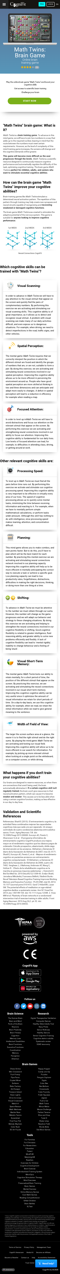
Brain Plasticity (15, 1030)
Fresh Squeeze (44, 1095)
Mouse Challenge (44, 1109)
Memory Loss (15, 1038)
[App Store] (30, 972)
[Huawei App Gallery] (30, 988)
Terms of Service (15, 1247)
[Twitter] (23, 1006)
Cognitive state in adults (43, 1038)
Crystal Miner (15, 1080)
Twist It (44, 1118)
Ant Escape (15, 1089)
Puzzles (44, 1075)
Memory (15, 1053)
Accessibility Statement (46, 1258)
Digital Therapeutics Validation (43, 1018)
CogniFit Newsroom (16, 1252)
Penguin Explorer (44, 1077)
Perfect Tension (44, 1112)
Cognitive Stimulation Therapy (29, 1178)
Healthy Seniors (43, 1033)
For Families (30, 1140)
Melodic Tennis (15, 1115)
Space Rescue (15, 1107)
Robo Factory (15, 1086)
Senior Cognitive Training (43, 1036)
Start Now (29, 101)
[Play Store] (30, 980)
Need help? (48, 1263)
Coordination (15, 1050)
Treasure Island (15, 1092)
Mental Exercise (29, 1189)
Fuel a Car (44, 1101)
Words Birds (44, 1127)
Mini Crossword (15, 1072)
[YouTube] (30, 1006)
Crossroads (44, 1089)
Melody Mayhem (15, 1124)
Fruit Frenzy (15, 1075)
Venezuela (9, 1269)
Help (33, 1258)
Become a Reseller (11, 1258)
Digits (44, 1080)
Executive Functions (15, 1047)
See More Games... (44, 1130)
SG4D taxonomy (43, 1044)
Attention (15, 1059)
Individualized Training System (29, 1172)
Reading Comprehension (30, 1198)
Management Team (44, 1247)
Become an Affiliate (43, 1252)
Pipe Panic (15, 1077)
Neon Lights (15, 1095)
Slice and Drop (44, 1115)
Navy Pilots (43, 1027)
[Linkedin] (43, 1006)
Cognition (15, 1036)
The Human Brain (15, 1018)
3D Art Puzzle (15, 1130)
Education (29, 1148)
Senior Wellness (43, 1030)
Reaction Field (44, 1124)
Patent (29, 1151)
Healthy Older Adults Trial (43, 1024)
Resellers (29, 1160)
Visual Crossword (15, 1101)
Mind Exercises (30, 1180)
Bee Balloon (44, 1086)
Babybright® (30, 1157)
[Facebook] (17, 1006)
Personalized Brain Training (29, 1183)
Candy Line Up (44, 1072)
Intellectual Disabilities (15, 1041)
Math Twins (44, 1104)
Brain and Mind (15, 1021)
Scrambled (15, 1118)
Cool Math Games (29, 1195)
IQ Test (29, 1207)
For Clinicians (29, 1143)
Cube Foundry (44, 1092)
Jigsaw (44, 1098)
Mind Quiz (30, 1175)
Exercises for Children (29, 1163)
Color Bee (44, 1083)
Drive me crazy (15, 1098)
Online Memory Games (30, 1192)
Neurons (15, 1027)
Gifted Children (30, 1201)
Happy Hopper (44, 1069)
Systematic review (43, 1041)
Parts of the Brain (15, 1024)
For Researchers (29, 1146)
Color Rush (15, 1127)
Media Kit (30, 1252)
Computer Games (43, 1021)
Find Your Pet (15, 1121)
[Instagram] (36, 1006)
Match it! (15, 1104)
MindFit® (29, 1154)
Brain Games (29, 1186)
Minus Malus (44, 1107)
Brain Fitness (15, 1033)
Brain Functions (15, 1044)
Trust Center (30, 1263)
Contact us (25, 1258)
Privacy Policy (29, 1247)
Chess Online (15, 1069)
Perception (15, 1056)
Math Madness (15, 1109)
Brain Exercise (29, 1169)
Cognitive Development (29, 1166)
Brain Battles (29, 1204)
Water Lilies (44, 1121)
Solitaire (15, 1083)
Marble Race (15, 1112)
